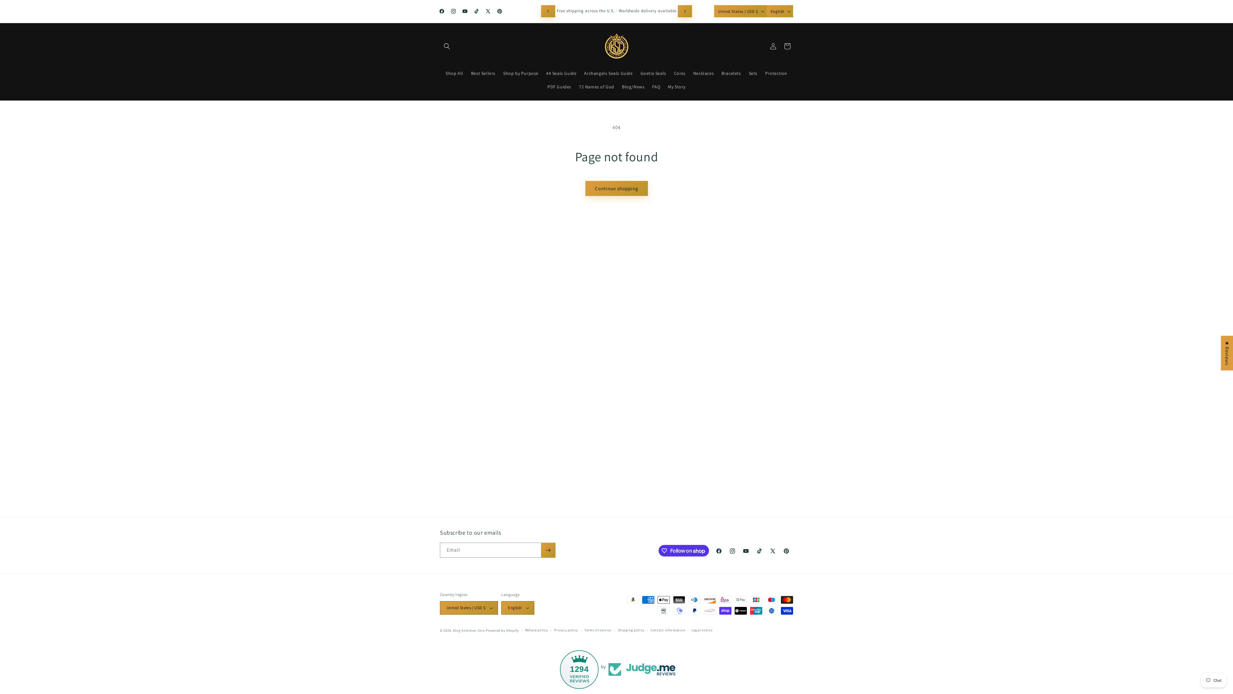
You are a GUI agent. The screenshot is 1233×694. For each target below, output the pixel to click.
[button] (447, 46)
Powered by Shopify (502, 630)
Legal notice (702, 630)
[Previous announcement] (548, 11)
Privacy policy (566, 630)
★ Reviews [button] (1227, 353)
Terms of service (597, 630)
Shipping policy (631, 630)
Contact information (668, 630)
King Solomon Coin (469, 630)
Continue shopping (616, 188)
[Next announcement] (685, 11)
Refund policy (536, 630)
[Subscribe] (548, 550)
